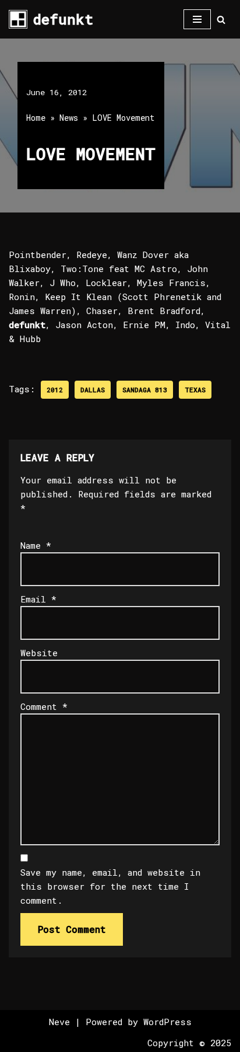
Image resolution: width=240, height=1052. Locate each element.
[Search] (221, 19)
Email (38, 599)
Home (35, 117)
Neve (59, 1021)
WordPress (167, 1021)
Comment (44, 706)
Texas (195, 389)
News (68, 117)
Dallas (92, 389)
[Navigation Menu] (197, 19)
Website (39, 653)
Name (35, 545)
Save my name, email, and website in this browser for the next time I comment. (110, 886)
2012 (55, 389)
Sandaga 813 (144, 389)
